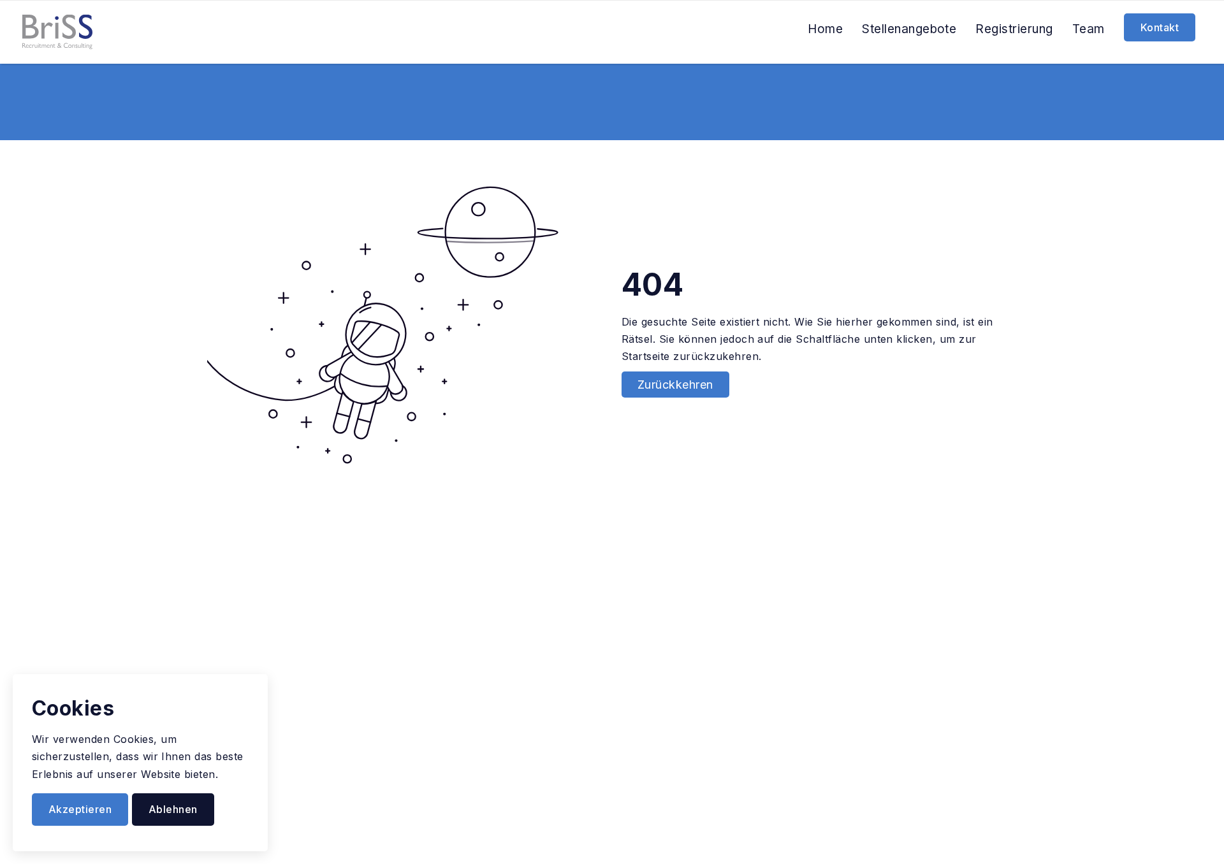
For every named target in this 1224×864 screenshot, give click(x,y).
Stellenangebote (909, 29)
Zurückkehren (675, 384)
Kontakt (1159, 27)
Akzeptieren (80, 809)
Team (1088, 29)
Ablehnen (173, 809)
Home (825, 29)
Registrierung (1014, 29)
